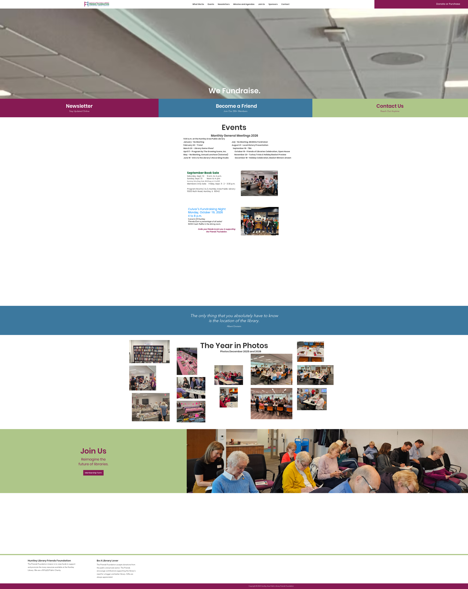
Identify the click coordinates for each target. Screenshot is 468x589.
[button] (235, 106)
